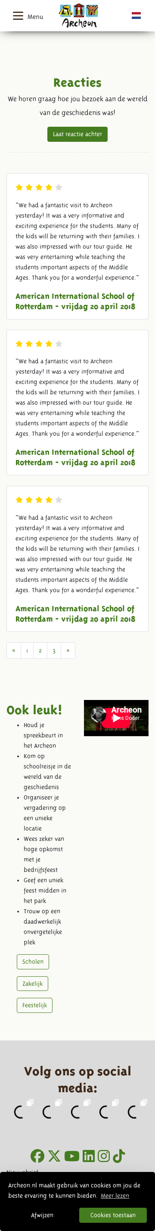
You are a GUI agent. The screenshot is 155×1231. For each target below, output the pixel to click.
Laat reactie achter (77, 134)
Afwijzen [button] (42, 1215)
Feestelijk (34, 1005)
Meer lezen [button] (115, 1195)
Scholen (32, 961)
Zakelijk (32, 983)
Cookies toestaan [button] (113, 1215)
